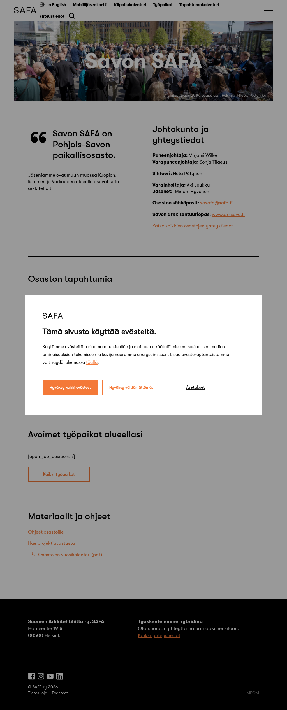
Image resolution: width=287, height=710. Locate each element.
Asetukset (195, 387)
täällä (92, 362)
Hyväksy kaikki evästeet (70, 387)
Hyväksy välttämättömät (131, 387)
